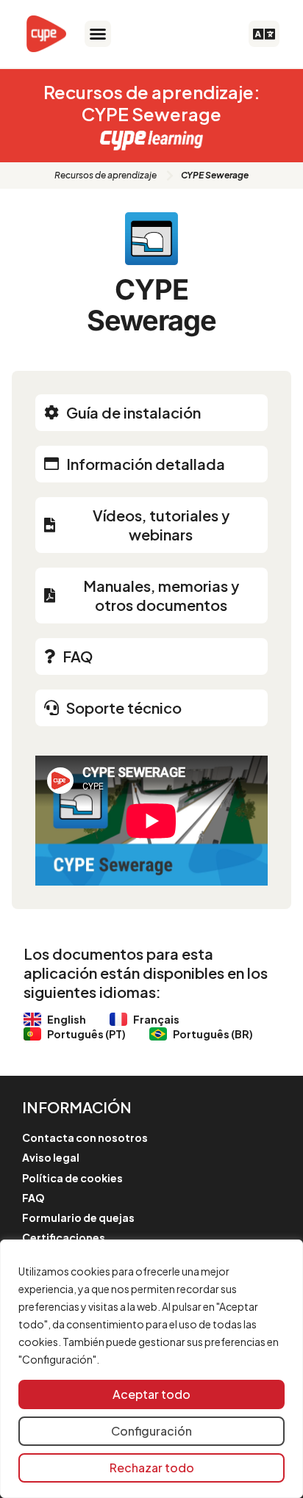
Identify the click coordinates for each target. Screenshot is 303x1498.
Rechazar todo (152, 1467)
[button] (98, 34)
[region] (151, 1369)
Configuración (151, 1431)
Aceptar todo (151, 1394)
